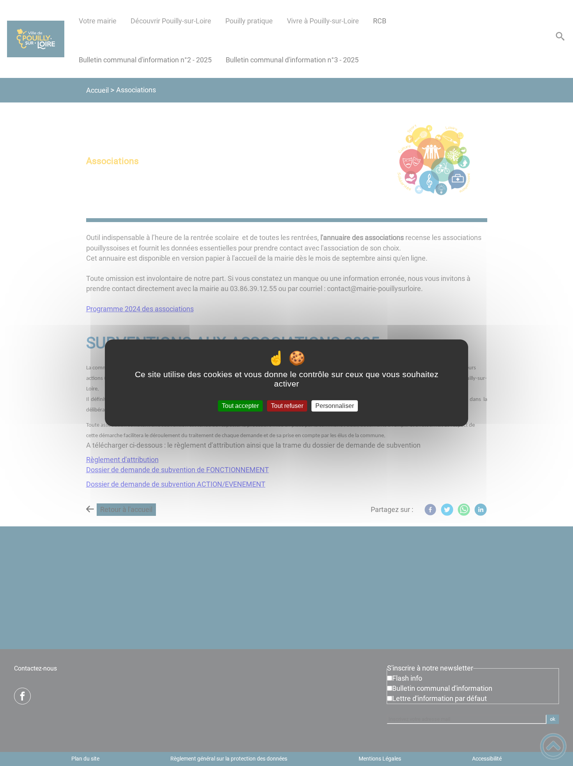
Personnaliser (334, 405)
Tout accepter (240, 405)
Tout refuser (287, 405)
